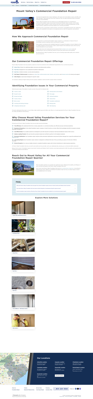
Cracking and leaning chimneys (21, 103)
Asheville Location (42, 362)
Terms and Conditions (68, 396)
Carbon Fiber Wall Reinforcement (19, 215)
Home (13, 5)
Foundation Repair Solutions (33, 5)
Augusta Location (59, 362)
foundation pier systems (66, 49)
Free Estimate (66, 2)
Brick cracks (17, 101)
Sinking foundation (54, 96)
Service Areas (30, 2)
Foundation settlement (55, 101)
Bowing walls (52, 103)
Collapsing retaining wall (19, 105)
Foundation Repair (24, 5)
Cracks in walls (17, 91)
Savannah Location (42, 373)
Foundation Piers (16, 233)
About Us (37, 2)
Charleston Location (78, 362)
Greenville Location (60, 367)
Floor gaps (52, 94)
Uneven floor (52, 98)
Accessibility (75, 396)
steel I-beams (50, 74)
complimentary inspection (68, 168)
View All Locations (59, 375)
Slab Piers (14, 290)
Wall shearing (53, 105)
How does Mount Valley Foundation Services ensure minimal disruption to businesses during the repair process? (39, 188)
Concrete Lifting (49, 389)
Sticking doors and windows (56, 91)
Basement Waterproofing (29, 389)
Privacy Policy (62, 396)
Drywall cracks (17, 94)
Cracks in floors (17, 98)
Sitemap (79, 396)
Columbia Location (42, 367)
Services (23, 2)
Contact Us (43, 2)
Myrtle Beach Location (79, 367)
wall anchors (56, 74)
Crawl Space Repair (40, 389)
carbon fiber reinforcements (40, 74)
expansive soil (15, 137)
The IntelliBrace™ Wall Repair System (20, 308)
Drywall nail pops (18, 96)
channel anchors (65, 74)
